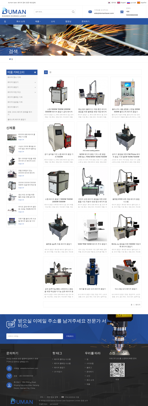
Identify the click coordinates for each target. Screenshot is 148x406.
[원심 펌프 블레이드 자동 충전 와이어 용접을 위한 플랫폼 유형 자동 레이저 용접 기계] (92, 106)
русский (133, 2)
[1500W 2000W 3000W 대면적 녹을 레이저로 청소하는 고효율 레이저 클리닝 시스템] (12, 185)
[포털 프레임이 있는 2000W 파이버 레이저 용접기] (12, 173)
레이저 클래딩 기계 (15, 97)
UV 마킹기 (58, 372)
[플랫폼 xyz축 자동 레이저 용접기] (58, 241)
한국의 (113, 2)
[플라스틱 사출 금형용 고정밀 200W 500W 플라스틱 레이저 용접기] (126, 106)
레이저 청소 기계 (14, 77)
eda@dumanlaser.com (104, 13)
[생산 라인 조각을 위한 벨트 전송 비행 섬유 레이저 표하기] (12, 197)
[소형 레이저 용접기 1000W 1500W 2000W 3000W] (58, 196)
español (143, 2)
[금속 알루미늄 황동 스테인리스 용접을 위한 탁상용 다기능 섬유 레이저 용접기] (58, 286)
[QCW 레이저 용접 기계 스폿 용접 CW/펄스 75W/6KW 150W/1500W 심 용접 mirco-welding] (92, 151)
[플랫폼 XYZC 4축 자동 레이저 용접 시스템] (126, 196)
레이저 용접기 (13, 87)
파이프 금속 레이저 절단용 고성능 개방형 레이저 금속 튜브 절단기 (27, 208)
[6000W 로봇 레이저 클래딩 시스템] (12, 137)
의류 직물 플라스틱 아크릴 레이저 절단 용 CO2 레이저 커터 (27, 220)
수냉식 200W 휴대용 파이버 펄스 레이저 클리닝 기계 (27, 147)
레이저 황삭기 (13, 107)
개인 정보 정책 (53, 397)
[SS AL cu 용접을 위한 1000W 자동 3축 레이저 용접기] (126, 241)
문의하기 (85, 21)
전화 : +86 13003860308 (23, 376)
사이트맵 (90, 363)
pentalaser (54, 404)
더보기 (20, 139)
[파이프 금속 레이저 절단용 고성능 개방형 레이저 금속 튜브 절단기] (12, 209)
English (123, 2)
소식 (53, 21)
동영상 (68, 21)
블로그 (89, 367)
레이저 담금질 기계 (15, 102)
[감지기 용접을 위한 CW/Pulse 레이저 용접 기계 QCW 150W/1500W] (126, 151)
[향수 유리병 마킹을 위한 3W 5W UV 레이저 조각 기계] (12, 161)
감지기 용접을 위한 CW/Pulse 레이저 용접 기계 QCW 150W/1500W (126, 155)
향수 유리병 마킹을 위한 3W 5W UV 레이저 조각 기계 (27, 160)
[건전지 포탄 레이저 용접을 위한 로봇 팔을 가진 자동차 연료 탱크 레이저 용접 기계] (92, 196)
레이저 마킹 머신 (14, 92)
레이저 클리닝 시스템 (62, 359)
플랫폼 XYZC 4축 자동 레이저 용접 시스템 (126, 200)
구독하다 (69, 336)
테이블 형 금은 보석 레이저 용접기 (92, 289)
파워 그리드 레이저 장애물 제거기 (20, 113)
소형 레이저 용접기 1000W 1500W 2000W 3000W (59, 200)
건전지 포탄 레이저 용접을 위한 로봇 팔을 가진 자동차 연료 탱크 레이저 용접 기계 (92, 200)
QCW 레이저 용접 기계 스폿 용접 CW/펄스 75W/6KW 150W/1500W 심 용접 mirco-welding (92, 155)
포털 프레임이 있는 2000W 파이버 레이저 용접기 (26, 172)
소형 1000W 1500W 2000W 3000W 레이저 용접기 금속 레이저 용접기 (58, 110)
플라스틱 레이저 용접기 (17, 119)
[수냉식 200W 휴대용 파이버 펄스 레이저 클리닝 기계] (12, 149)
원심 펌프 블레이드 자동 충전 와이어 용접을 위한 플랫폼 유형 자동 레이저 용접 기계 (92, 110)
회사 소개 (20, 21)
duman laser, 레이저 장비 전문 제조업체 (26, 2)
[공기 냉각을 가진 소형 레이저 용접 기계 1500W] (58, 151)
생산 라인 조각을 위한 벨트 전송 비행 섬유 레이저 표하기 (26, 196)
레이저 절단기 (13, 82)
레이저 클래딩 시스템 (62, 363)
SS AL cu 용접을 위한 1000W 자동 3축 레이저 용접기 (126, 245)
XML (41, 397)
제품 (37, 21)
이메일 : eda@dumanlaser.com (26, 368)
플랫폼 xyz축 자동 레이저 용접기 (59, 244)
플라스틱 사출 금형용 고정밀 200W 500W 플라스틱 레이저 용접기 (126, 110)
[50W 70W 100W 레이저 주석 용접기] (92, 241)
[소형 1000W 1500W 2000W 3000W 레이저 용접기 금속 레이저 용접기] (58, 106)
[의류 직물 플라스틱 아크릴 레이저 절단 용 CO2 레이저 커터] (12, 221)
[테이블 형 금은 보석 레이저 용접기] (92, 286)
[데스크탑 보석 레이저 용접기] (126, 286)
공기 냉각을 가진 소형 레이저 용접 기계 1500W (59, 155)
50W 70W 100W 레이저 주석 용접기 (92, 244)
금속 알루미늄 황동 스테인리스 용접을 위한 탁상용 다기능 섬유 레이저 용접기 (59, 290)
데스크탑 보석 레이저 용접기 (126, 289)
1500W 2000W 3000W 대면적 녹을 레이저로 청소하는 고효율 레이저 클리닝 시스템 (27, 184)
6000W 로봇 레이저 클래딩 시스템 (26, 135)
